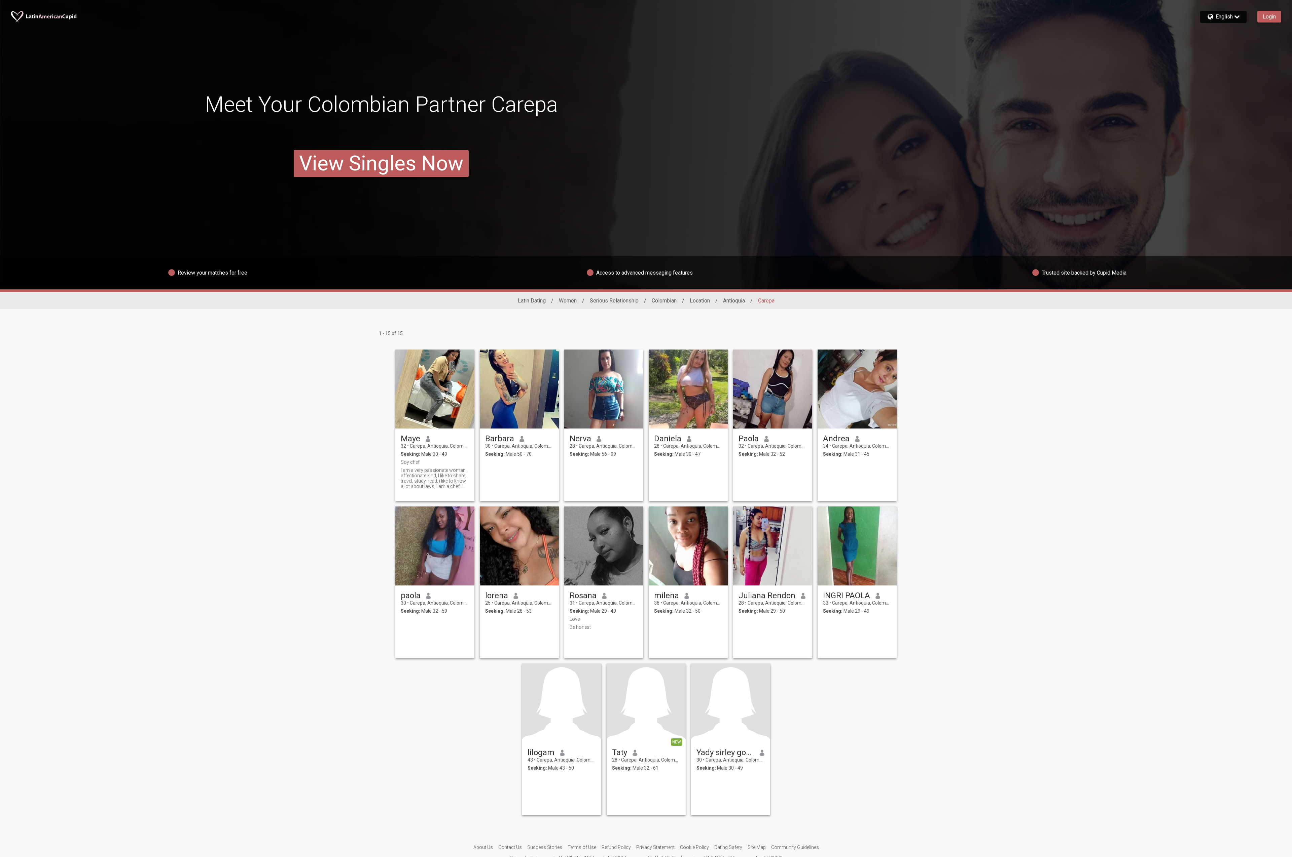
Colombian (664, 300)
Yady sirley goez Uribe (725, 752)
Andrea (836, 438)
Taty (619, 752)
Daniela (667, 438)
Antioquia (734, 300)
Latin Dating (532, 300)
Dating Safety (728, 847)
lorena (496, 595)
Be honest (580, 627)
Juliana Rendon (767, 595)
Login (1269, 16)
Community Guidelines (795, 847)
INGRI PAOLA (846, 595)
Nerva (580, 438)
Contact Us (510, 847)
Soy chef (410, 462)
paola (411, 595)
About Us (483, 847)
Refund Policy (616, 847)
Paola (749, 438)
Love (575, 619)
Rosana (583, 595)
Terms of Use (582, 847)
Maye (410, 438)
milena (666, 595)
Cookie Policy (694, 847)
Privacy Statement (655, 847)
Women (568, 300)
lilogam (541, 752)
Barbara (499, 438)
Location (700, 300)
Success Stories (544, 847)
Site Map (757, 847)
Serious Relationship (614, 300)
